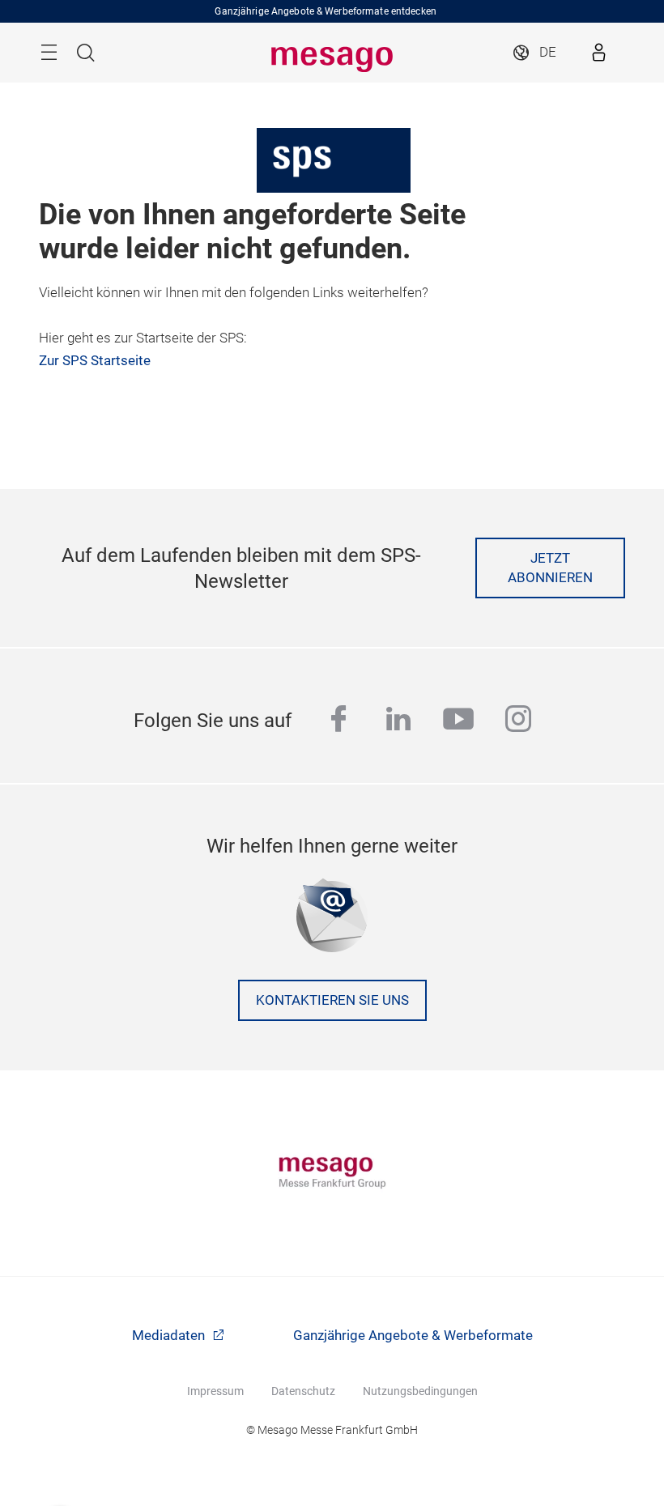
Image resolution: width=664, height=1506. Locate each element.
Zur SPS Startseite (95, 360)
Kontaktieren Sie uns (332, 1000)
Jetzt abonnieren (550, 568)
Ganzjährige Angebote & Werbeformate (413, 1335)
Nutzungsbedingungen (420, 1391)
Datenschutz (303, 1391)
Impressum (215, 1391)
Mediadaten (170, 1335)
